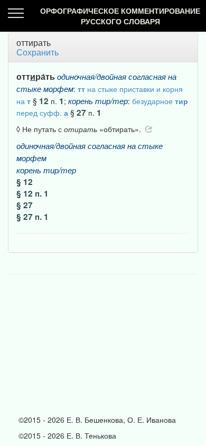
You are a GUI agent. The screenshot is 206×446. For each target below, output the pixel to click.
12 (44, 101)
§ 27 (24, 205)
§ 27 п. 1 (32, 216)
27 (81, 112)
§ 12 (24, 182)
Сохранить (37, 52)
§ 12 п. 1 (32, 193)
